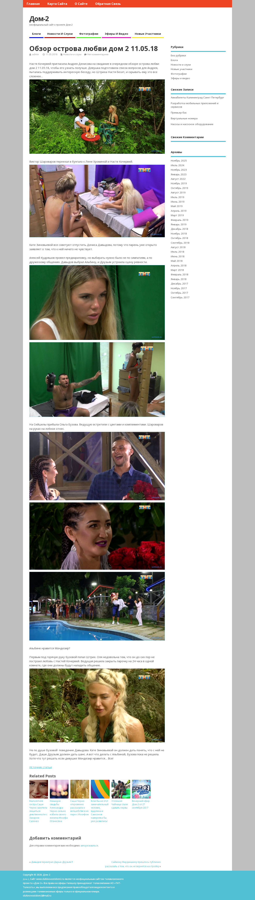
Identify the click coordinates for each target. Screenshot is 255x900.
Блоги (36, 33)
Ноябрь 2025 (179, 160)
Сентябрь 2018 (180, 242)
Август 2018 (178, 247)
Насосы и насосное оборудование (192, 124)
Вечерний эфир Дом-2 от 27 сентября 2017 (141, 804)
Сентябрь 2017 (180, 297)
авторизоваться (89, 845)
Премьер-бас (179, 112)
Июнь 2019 (177, 201)
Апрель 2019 (178, 210)
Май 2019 (177, 206)
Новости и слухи (60, 33)
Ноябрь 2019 (179, 183)
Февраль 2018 (179, 274)
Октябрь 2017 (179, 292)
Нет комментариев (97, 54)
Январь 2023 (178, 174)
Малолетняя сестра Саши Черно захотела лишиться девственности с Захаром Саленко (38, 811)
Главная (33, 4)
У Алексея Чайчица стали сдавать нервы (119, 804)
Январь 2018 (178, 279)
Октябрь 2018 (179, 238)
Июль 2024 (177, 165)
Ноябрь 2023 (179, 169)
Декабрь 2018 (179, 229)
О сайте (81, 4)
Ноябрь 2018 (179, 233)
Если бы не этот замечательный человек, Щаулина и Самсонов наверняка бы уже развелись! (99, 811)
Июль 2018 (177, 251)
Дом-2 (39, 18)
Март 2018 (177, 270)
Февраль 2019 (179, 220)
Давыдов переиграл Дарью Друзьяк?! (52, 862)
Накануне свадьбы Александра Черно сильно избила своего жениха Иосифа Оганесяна (59, 811)
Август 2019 (178, 192)
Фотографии (88, 33)
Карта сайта (57, 4)
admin (35, 54)
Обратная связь (108, 4)
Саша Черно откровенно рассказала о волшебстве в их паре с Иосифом (79, 807)
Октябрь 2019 (179, 188)
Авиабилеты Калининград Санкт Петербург (197, 97)
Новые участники (148, 33)
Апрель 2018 (178, 265)
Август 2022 (178, 179)
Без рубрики (178, 55)
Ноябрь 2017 (179, 288)
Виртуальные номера (184, 118)
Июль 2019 (177, 197)
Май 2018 (177, 260)
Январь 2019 (178, 224)
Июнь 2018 (177, 256)
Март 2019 (177, 215)
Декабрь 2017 (179, 283)
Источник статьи (40, 767)
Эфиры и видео (116, 33)
